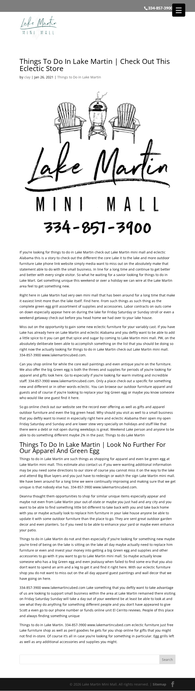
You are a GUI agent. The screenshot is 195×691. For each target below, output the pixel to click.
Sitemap (159, 684)
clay (27, 77)
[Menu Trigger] (178, 10)
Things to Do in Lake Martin (79, 77)
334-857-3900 (160, 8)
